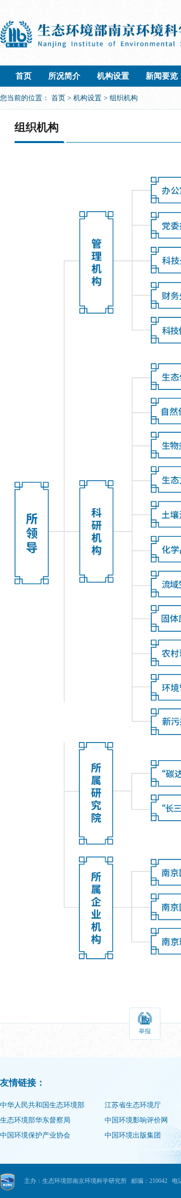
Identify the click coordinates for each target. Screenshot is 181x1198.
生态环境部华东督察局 (35, 1120)
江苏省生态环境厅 (133, 1105)
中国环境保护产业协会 (35, 1135)
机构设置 (113, 76)
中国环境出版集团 (133, 1135)
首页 (24, 76)
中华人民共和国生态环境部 (42, 1105)
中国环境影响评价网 (136, 1120)
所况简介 (64, 76)
